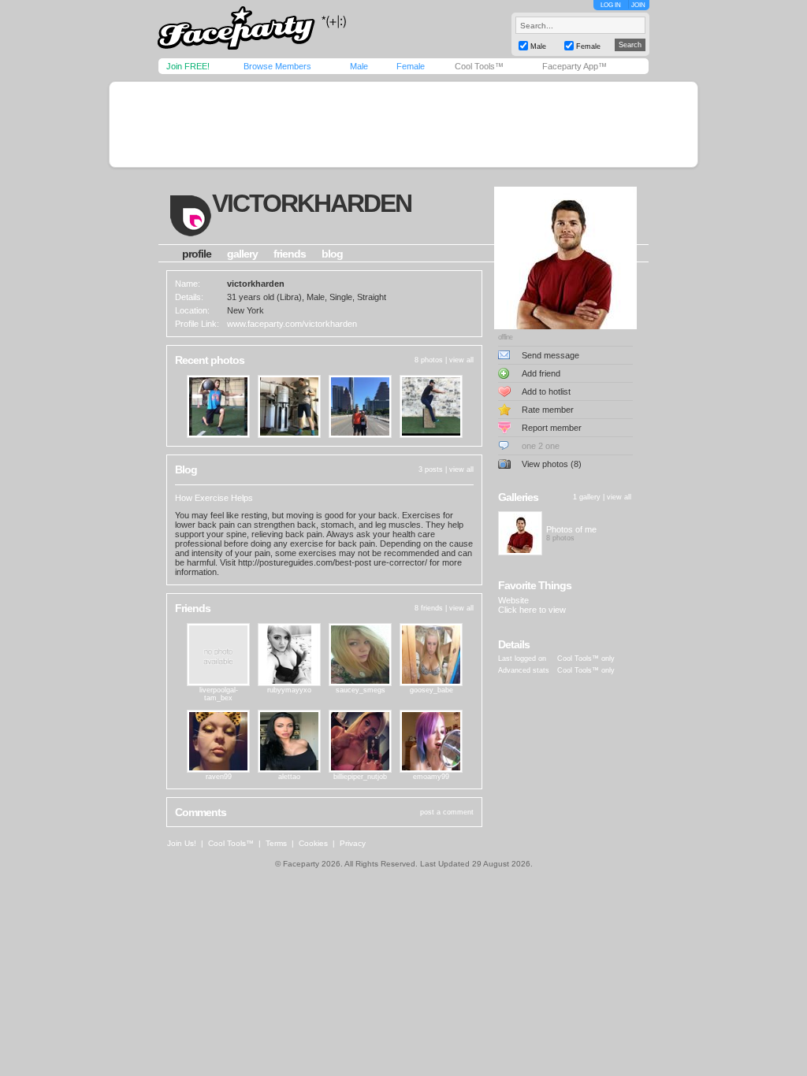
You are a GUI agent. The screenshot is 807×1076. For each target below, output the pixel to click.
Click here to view (532, 609)
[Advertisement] (403, 124)
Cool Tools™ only (586, 658)
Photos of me (571, 529)
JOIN (638, 5)
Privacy (353, 843)
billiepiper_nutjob (360, 777)
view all (461, 360)
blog (332, 253)
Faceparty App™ (574, 66)
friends (289, 253)
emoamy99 (431, 777)
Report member (552, 427)
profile (196, 253)
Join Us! (181, 843)
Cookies (313, 843)
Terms (276, 843)
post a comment (447, 812)
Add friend (541, 373)
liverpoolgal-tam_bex (218, 694)
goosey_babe (431, 690)
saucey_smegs (360, 690)
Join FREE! (188, 66)
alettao (289, 777)
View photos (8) (552, 464)
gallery (242, 253)
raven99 (219, 777)
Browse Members (277, 66)
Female (410, 66)
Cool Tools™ (479, 66)
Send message (550, 355)
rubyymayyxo (289, 690)
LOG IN (611, 5)
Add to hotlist (546, 391)
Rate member (548, 409)
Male (359, 66)
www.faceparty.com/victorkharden (292, 323)
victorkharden (311, 203)
